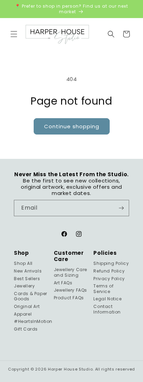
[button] (14, 34)
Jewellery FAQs (70, 290)
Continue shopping (71, 126)
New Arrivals (28, 271)
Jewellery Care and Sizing (70, 272)
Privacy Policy (109, 279)
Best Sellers (27, 279)
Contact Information (107, 309)
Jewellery (24, 286)
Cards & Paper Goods (30, 296)
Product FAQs (69, 298)
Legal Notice (107, 299)
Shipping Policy (111, 263)
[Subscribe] (121, 208)
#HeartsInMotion (32, 321)
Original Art (27, 306)
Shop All (23, 263)
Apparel (23, 314)
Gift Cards (26, 329)
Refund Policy (109, 271)
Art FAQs (63, 283)
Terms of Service (103, 288)
